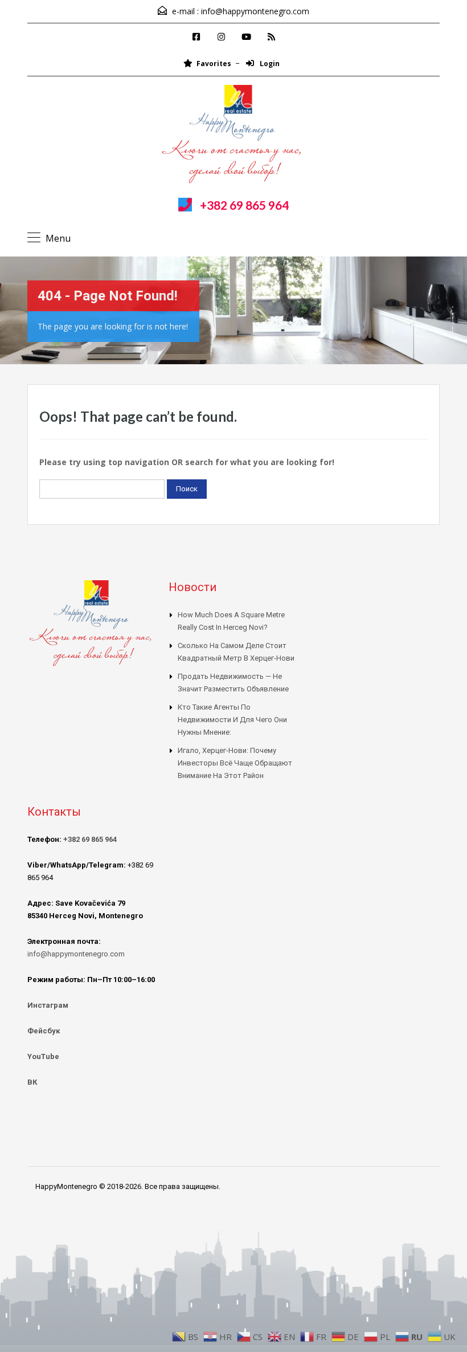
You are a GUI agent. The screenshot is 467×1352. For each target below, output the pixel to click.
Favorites (213, 63)
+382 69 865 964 (244, 205)
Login (269, 63)
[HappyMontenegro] (233, 135)
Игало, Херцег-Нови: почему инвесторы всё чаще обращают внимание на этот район (235, 763)
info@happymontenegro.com (255, 11)
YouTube (43, 1056)
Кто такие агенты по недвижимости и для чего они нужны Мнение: (232, 719)
